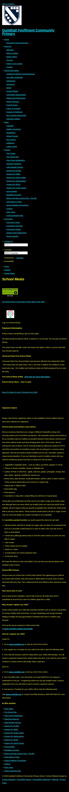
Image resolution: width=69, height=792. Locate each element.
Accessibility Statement (42, 779)
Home (6, 266)
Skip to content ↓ (8, 4)
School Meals (9, 273)
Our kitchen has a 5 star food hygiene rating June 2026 (23, 302)
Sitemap (55, 779)
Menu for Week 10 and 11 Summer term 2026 (19, 392)
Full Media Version (24, 779)
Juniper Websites (8, 779)
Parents (7, 270)
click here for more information (37, 377)
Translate (19, 258)
